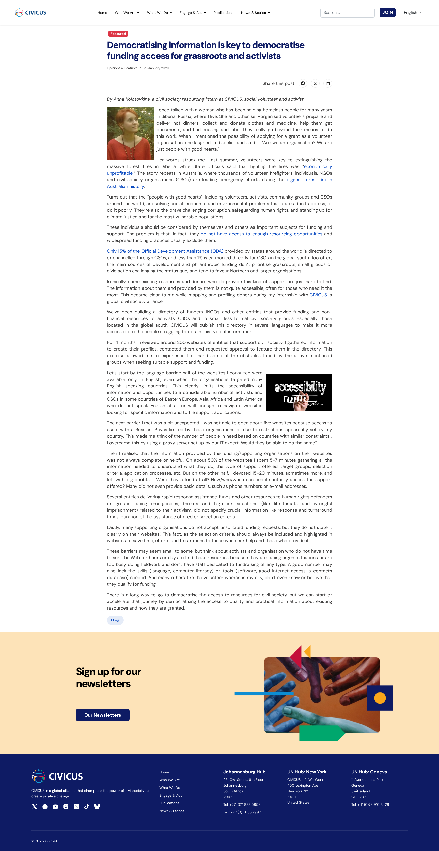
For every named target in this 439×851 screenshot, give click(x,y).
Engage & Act (191, 12)
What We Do (157, 12)
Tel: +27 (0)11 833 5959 (242, 804)
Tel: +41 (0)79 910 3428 (370, 804)
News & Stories (253, 12)
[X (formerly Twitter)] (315, 83)
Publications (223, 12)
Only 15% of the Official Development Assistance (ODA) (165, 251)
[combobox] (347, 13)
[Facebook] (303, 83)
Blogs (115, 620)
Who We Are (125, 12)
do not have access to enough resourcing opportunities (261, 234)
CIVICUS (318, 295)
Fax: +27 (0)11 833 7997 (242, 812)
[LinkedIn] (327, 83)
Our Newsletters (102, 715)
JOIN (387, 12)
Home (102, 12)
